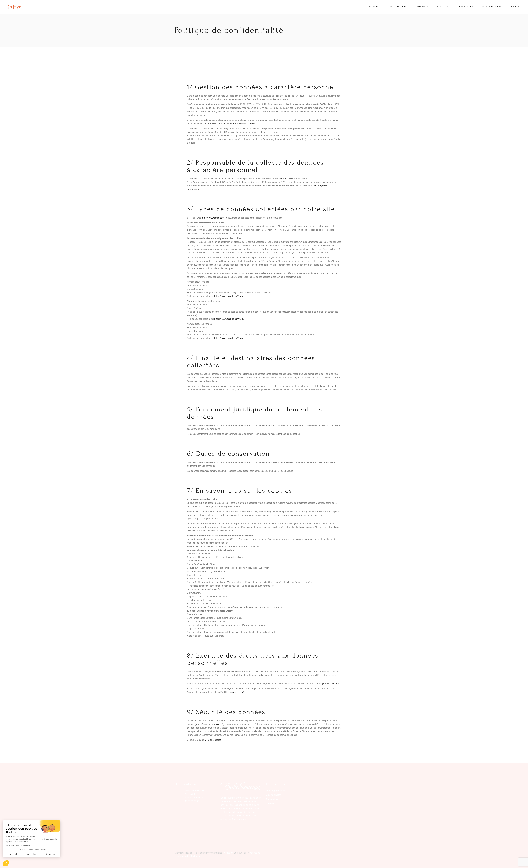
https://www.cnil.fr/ (233, 692)
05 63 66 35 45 (192, 801)
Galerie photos (273, 794)
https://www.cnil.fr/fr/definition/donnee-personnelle (229, 123)
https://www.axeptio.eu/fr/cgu (229, 296)
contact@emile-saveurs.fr (327, 683)
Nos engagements (275, 790)
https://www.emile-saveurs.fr (295, 178)
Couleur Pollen (241, 852)
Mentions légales (212, 740)
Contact (270, 803)
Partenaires (272, 799)
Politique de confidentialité (208, 852)
